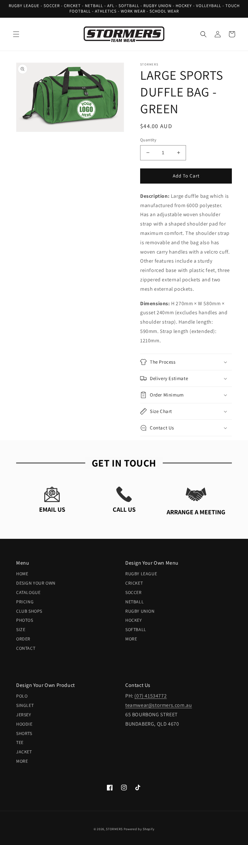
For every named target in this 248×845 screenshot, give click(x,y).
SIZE (20, 629)
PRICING (25, 602)
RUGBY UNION (140, 611)
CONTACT (25, 648)
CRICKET (134, 583)
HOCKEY (133, 620)
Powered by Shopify (139, 829)
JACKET (24, 752)
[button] (16, 34)
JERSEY (23, 715)
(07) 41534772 (150, 695)
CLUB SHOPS (29, 611)
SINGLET (25, 705)
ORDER (23, 639)
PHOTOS (24, 620)
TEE (20, 742)
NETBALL (134, 602)
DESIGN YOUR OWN (36, 583)
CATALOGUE (28, 592)
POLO (21, 696)
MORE (131, 639)
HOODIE (24, 724)
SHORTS (24, 733)
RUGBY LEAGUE (141, 574)
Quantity (148, 140)
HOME (22, 574)
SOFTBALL (135, 629)
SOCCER (133, 592)
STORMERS (114, 829)
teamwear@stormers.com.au (158, 705)
